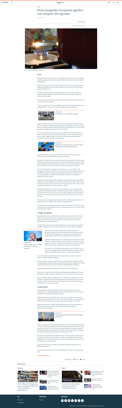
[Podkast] (113, 2)
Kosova (20, 368)
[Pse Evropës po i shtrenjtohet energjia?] (46, 115)
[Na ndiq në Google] (82, 400)
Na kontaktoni (21, 402)
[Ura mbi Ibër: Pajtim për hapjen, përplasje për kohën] (43, 382)
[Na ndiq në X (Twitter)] (72, 400)
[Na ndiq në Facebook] (62, 400)
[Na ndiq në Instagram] (65, 400)
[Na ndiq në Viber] (79, 400)
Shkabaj (41, 400)
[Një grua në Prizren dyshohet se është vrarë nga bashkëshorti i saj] (43, 388)
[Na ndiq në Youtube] (69, 400)
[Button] (81, 22)
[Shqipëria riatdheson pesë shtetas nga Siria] (87, 380)
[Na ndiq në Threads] (75, 400)
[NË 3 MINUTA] (109, 2)
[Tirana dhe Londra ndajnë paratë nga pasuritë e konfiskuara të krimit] (72, 376)
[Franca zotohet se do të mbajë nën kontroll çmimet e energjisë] (33, 236)
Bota (38, 7)
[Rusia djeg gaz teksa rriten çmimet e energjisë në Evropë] (46, 316)
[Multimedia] (118, 2)
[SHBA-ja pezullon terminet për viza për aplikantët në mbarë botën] (87, 386)
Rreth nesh (20, 400)
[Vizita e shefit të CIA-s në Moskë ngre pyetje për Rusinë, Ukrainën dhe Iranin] (87, 373)
